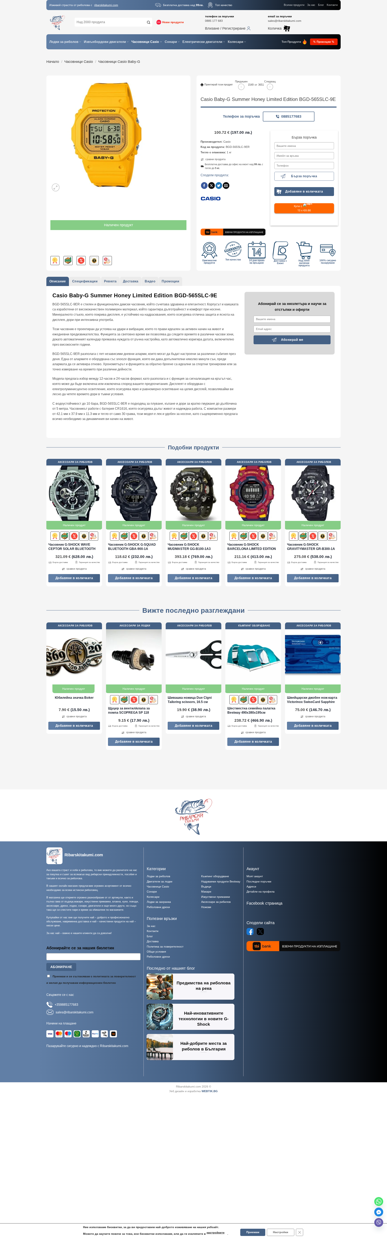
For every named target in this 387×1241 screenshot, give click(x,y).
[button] (228, 28)
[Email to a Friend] (226, 185)
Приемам (252, 1232)
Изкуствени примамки (215, 896)
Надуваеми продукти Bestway (220, 881)
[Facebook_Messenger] (378, 1212)
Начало (52, 61)
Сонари (171, 42)
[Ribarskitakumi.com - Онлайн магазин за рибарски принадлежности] (57, 22)
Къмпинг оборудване (215, 876)
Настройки (280, 1232)
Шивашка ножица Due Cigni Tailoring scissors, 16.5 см (190, 700)
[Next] (340, 524)
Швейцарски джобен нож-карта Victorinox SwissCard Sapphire (312, 700)
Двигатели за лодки (159, 881)
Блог (321, 4)
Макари (206, 891)
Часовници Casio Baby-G (119, 61)
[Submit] (148, 22)
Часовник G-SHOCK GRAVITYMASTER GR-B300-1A (311, 547)
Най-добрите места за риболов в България (203, 1046)
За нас (311, 4)
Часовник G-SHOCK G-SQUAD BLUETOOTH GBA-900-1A (132, 547)
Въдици (206, 886)
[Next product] (241, 87)
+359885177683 (66, 1004)
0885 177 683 (214, 20)
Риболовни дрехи (158, 907)
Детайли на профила (261, 891)
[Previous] (47, 524)
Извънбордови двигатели (105, 42)
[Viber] (378, 1222)
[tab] (57, 281)
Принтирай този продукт (218, 84)
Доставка (153, 941)
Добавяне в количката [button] (74, 578)
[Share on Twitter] (218, 185)
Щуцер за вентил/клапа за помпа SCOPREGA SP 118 (129, 710)
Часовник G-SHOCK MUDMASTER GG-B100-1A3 (189, 547)
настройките (216, 1233)
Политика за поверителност (165, 946)
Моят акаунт (255, 876)
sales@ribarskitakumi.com (284, 20)
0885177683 (291, 116)
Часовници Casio (145, 42)
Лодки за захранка (159, 901)
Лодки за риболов (63, 42)
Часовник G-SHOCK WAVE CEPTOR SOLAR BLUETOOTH (72, 547)
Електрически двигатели (202, 42)
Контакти (332, 4)
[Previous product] (270, 87)
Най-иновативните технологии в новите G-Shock (204, 1018)
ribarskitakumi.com (106, 5)
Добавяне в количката (304, 191)
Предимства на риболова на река (204, 986)
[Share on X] (211, 185)
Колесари (235, 42)
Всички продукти (294, 4)
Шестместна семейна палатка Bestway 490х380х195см (251, 710)
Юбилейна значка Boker (74, 697)
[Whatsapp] (378, 1201)
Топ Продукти (291, 41)
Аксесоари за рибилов (216, 901)
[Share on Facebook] (204, 185)
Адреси (251, 886)
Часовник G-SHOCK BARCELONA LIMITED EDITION (251, 547)
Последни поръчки (259, 881)
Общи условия (156, 951)
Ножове (206, 907)
